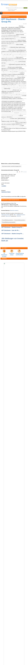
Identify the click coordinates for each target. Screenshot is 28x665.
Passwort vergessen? (11, 10)
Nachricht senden (14, 210)
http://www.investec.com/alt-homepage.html (11, 166)
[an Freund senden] (22, 172)
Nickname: (8, 7)
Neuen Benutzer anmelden (12, 9)
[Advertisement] (14, 149)
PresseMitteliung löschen (7, 220)
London (4, 186)
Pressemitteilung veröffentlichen (19, 254)
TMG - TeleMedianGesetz (19, 214)
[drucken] (17, 172)
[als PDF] (19, 172)
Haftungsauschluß (5, 214)
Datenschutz (8, 216)
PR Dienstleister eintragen (4, 254)
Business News (6, 192)
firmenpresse (10, 5)
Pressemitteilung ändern (19, 220)
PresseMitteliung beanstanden (8, 222)
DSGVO (18, 216)
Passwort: (16, 7)
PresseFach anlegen (11, 254)
